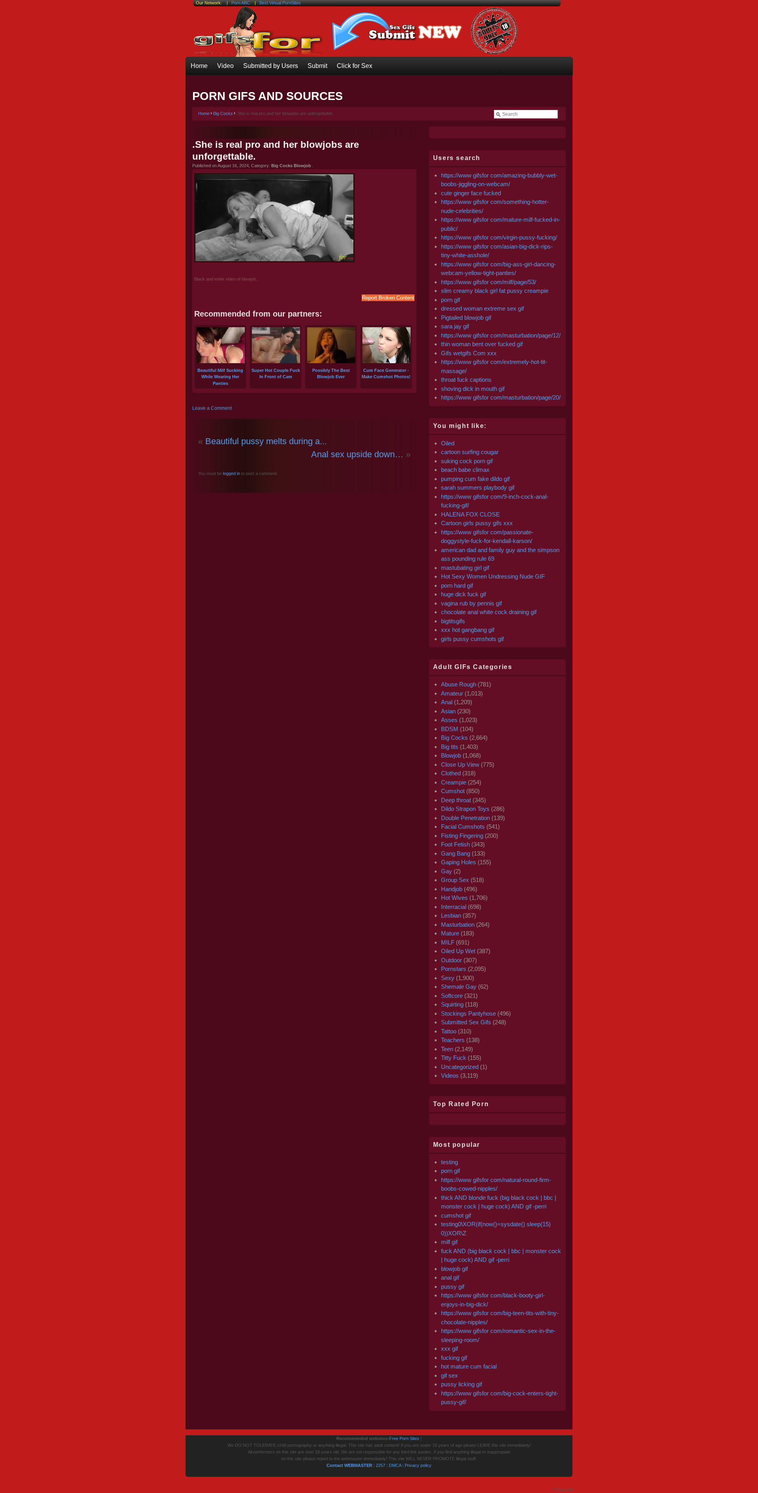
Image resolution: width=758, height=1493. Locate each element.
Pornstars (453, 968)
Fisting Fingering (462, 835)
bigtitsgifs (453, 621)
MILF (447, 942)
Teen (447, 1049)
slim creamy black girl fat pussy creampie (494, 290)
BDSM (449, 729)
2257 (380, 1465)
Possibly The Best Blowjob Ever (331, 373)
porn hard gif (457, 585)
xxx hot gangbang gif (467, 629)
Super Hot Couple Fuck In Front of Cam (275, 373)
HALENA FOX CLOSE (470, 514)
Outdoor (451, 960)
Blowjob (451, 755)
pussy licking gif (461, 1384)
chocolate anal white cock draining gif (489, 612)
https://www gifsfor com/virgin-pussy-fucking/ (499, 237)
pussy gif (452, 1286)
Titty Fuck (453, 1057)
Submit (317, 65)
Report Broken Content (388, 298)
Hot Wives (454, 897)
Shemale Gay (459, 986)
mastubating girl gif (465, 567)
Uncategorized (459, 1066)
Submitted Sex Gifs (466, 1022)
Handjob (451, 889)
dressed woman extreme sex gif (482, 308)
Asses (449, 719)
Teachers (453, 1040)
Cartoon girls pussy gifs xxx (477, 523)
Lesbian (451, 915)
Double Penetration (465, 817)
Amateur (452, 693)
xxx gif (449, 1348)
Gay (446, 871)
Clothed (451, 773)
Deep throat (456, 800)
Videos (450, 1075)
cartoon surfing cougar (470, 452)
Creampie (453, 782)
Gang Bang (455, 853)
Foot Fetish (455, 844)
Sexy (447, 978)
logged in (231, 473)
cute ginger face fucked (471, 193)
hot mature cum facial (469, 1366)
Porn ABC (240, 2)
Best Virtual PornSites (280, 2)
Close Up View (460, 764)
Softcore (452, 995)
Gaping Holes (458, 862)
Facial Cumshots (463, 826)
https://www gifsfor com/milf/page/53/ (488, 282)
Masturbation (458, 924)
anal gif (450, 1277)
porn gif (450, 299)
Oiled (447, 443)
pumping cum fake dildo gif (475, 478)
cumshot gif (456, 1215)
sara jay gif (456, 326)
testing (449, 1162)
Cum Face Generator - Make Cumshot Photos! (386, 373)
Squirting (452, 1004)
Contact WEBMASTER (349, 1465)
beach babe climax (465, 469)
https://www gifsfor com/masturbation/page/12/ (501, 335)
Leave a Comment (212, 408)
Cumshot (453, 791)
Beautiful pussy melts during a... (266, 441)
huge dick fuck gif (463, 594)
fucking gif (454, 1357)
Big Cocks (223, 113)
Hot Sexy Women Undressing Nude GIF (493, 576)
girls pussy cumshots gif (472, 638)
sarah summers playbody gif (477, 487)
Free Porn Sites (404, 1438)
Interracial (453, 906)
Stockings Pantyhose (468, 1013)
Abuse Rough (458, 684)
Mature (450, 933)
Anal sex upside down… (357, 454)
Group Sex (455, 880)
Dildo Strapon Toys (465, 808)
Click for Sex (354, 65)
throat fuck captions (466, 379)
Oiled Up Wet (458, 951)
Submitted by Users (270, 65)
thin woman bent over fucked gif (482, 344)
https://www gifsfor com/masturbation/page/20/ (501, 397)
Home (199, 65)
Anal (446, 702)
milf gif (449, 1242)
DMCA (395, 1465)
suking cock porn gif (467, 461)
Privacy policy (418, 1465)
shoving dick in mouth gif (473, 388)
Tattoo (448, 1031)
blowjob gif (454, 1268)
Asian (448, 711)
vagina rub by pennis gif (471, 603)
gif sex (449, 1375)
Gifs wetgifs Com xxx (469, 353)
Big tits (449, 746)
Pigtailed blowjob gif (466, 317)
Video (225, 65)
